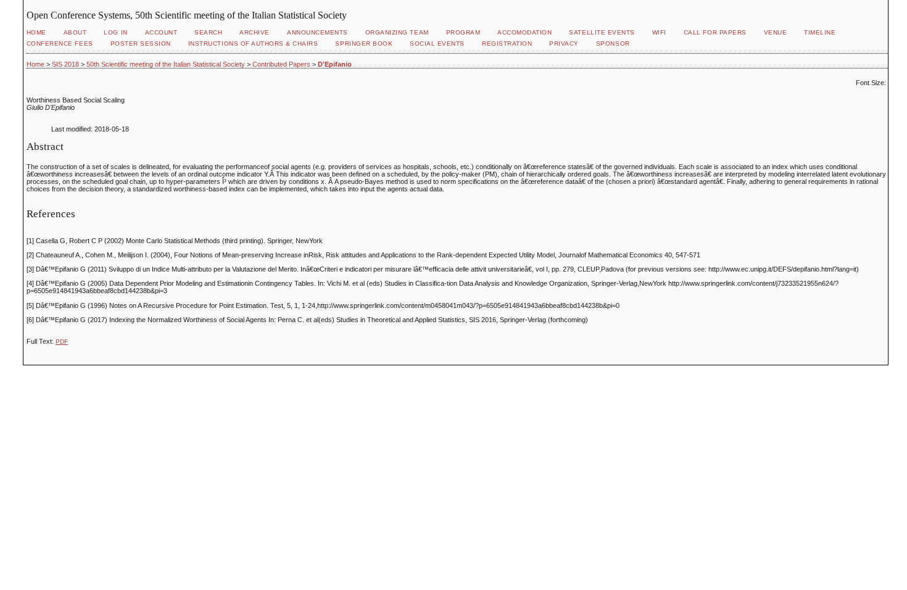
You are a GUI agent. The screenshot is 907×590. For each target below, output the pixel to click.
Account (161, 32)
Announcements (317, 32)
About (75, 32)
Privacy (564, 43)
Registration (507, 43)
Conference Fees (60, 43)
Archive (254, 32)
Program (463, 32)
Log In (115, 32)
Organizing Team (397, 32)
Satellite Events (601, 32)
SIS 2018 (65, 64)
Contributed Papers (281, 64)
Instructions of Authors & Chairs (253, 43)
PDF (62, 341)
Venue (775, 32)
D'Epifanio (335, 64)
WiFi (659, 32)
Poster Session (140, 43)
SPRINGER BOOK (363, 43)
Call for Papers (715, 32)
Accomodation (524, 32)
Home (36, 32)
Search (208, 32)
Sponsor (613, 43)
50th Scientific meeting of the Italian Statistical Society (165, 64)
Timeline (819, 32)
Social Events (437, 43)
